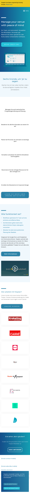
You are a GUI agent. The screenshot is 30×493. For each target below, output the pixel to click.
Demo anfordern (15, 449)
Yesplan (7, 10)
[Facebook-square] (2, 462)
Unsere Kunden (12, 306)
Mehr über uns (11, 44)
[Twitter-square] (6, 462)
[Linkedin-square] (9, 462)
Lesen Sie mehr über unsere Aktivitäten (15, 195)
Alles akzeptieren (11, 484)
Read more (9, 4)
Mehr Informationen (10, 254)
